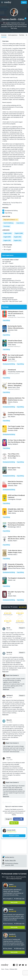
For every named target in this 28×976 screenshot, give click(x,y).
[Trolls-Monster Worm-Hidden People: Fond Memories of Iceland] (4, 553)
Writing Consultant (8, 298)
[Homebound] (4, 372)
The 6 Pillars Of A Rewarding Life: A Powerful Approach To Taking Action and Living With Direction (16, 455)
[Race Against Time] (4, 470)
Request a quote (14, 835)
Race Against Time (14, 468)
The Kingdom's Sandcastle (16, 578)
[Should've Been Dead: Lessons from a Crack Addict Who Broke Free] (4, 343)
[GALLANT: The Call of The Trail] (4, 594)
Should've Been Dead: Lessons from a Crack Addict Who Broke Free (15, 342)
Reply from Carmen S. (12, 675)
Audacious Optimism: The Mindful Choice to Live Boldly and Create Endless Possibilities (16, 399)
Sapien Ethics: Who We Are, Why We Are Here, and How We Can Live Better (17, 538)
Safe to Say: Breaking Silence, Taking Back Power (15, 385)
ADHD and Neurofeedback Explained (16, 496)
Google (8, 819)
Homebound (12, 370)
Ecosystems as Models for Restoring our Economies (16, 524)
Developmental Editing (11, 210)
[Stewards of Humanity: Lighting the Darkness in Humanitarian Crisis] (4, 566)
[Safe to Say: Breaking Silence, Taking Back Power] (4, 386)
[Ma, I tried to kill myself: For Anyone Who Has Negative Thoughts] (4, 357)
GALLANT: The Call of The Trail (16, 593)
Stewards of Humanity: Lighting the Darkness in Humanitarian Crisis (16, 565)
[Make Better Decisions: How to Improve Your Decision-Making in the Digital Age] (4, 484)
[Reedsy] (7, 2)
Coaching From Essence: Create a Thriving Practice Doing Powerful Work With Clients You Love (16, 414)
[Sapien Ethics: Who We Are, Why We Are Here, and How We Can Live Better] (4, 539)
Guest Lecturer (6, 278)
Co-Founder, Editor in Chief (10, 259)
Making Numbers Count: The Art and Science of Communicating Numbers (16, 313)
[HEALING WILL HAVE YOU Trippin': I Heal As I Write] (4, 511)
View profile (14, 902)
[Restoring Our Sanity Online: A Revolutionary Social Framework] (4, 328)
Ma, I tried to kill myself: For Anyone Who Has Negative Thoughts (16, 356)
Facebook (17, 819)
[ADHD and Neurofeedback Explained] (4, 497)
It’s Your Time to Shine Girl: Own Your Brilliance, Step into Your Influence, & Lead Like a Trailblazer (16, 441)
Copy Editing (8, 213)
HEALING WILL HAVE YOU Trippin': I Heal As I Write (16, 510)
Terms (2, 969)
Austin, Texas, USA (10, 860)
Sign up (13, 823)
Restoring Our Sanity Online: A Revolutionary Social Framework (15, 327)
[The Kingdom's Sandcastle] (4, 580)
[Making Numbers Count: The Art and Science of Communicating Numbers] (4, 314)
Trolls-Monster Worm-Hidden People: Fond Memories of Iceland (15, 552)
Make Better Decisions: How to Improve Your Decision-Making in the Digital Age (15, 483)
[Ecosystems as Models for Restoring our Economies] (4, 525)
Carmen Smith (11, 830)
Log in (24, 2)
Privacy (7, 969)
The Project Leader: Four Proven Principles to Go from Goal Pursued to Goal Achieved (16, 427)
